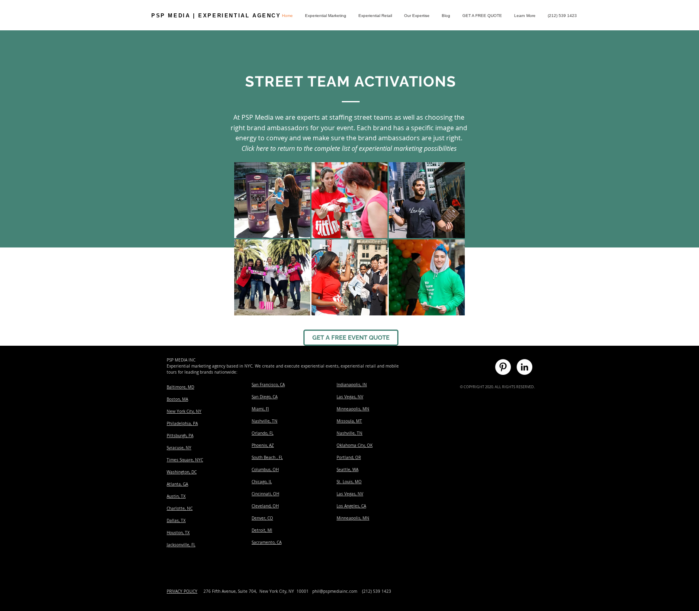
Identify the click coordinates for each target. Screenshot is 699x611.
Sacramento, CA (267, 542)
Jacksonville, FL (181, 545)
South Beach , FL (267, 457)
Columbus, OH (265, 469)
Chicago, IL (262, 481)
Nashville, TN (264, 421)
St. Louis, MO (349, 481)
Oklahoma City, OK (355, 445)
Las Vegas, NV (350, 397)
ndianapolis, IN (352, 384)
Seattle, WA (347, 469)
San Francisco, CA (268, 384)
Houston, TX (178, 532)
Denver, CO (262, 518)
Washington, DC (182, 472)
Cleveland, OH (265, 506)
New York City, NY (184, 411)
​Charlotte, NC (180, 508)
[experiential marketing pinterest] (503, 367)
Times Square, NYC (185, 460)
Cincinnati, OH (265, 494)
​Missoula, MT (349, 421)
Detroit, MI (262, 530)
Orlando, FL (262, 433)
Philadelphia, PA (182, 423)
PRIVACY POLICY (182, 591)
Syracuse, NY (179, 447)
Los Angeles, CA (351, 506)
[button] (525, 16)
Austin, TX (176, 496)
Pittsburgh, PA (180, 435)
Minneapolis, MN (353, 409)
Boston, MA (177, 399)
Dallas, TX (176, 520)
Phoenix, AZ (263, 445)
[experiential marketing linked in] (524, 367)
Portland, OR (349, 457)
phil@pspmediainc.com (334, 591)
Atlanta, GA (177, 484)
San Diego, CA (264, 397)
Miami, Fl (260, 409)
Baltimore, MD (180, 387)
